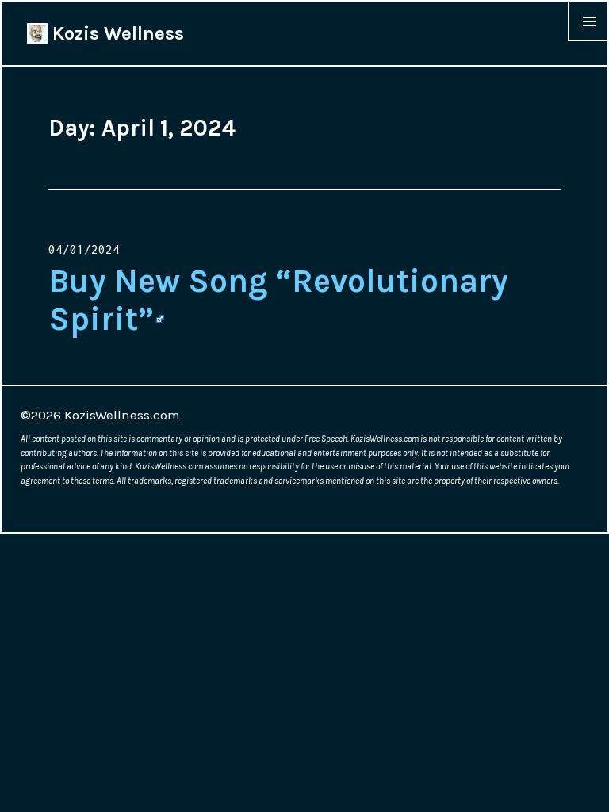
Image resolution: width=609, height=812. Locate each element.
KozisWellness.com (122, 415)
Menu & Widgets (588, 40)
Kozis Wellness (116, 33)
